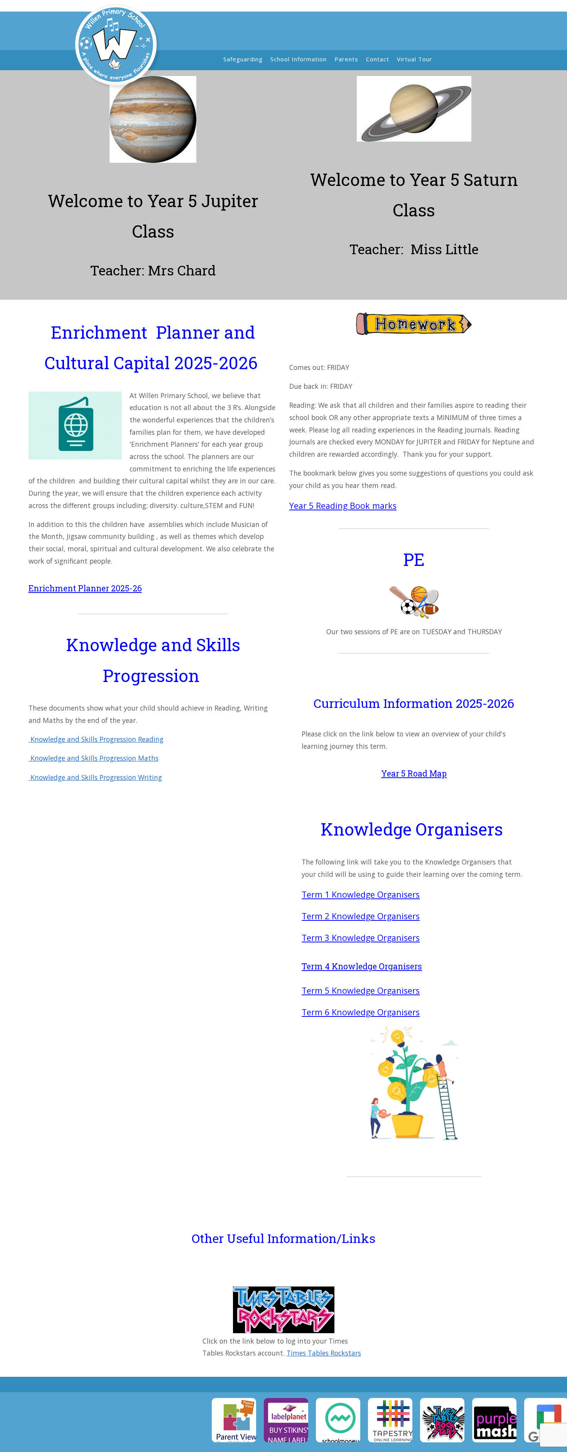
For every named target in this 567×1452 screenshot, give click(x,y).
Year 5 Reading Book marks (343, 505)
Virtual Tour (414, 59)
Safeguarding (243, 59)
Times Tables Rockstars (324, 1352)
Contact (377, 59)
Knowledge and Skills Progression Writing (95, 777)
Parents (346, 59)
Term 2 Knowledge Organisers (361, 916)
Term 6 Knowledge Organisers (361, 1012)
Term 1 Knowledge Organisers (361, 894)
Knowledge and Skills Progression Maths (94, 758)
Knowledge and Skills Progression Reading (96, 739)
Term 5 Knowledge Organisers (361, 990)
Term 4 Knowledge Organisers (362, 966)
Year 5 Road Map (414, 773)
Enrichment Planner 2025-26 (85, 588)
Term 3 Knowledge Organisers (361, 937)
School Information (298, 59)
